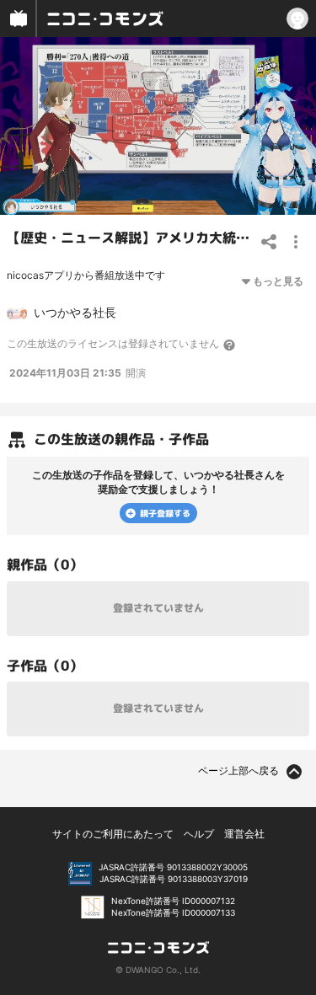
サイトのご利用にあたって (113, 833)
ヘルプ (199, 833)
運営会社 (244, 833)
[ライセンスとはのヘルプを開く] (230, 344)
